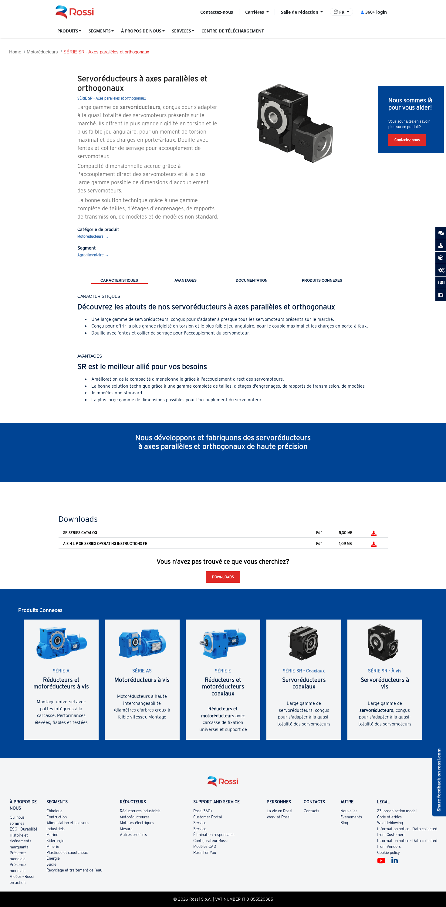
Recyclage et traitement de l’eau (74, 870)
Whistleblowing (390, 822)
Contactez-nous (216, 12)
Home (15, 51)
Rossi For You (204, 852)
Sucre (51, 864)
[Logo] (223, 784)
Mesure (126, 829)
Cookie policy (388, 852)
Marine (52, 834)
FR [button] (342, 12)
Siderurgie (55, 840)
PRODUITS (67, 31)
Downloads (223, 577)
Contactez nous (407, 140)
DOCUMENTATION (252, 280)
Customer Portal (207, 817)
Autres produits (133, 834)
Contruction (56, 817)
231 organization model (397, 811)
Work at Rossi (278, 817)
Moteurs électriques (137, 822)
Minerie (52, 846)
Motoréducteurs (42, 51)
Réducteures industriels (140, 811)
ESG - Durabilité (23, 829)
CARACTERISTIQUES (119, 280)
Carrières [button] (255, 12)
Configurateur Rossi (210, 840)
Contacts (311, 811)
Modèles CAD (204, 846)
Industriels (55, 829)
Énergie (53, 858)
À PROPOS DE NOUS (141, 31)
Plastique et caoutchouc (67, 852)
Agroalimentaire (90, 255)
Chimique (54, 811)
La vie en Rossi (279, 811)
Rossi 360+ (203, 811)
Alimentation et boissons (67, 822)
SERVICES (181, 31)
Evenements (351, 817)
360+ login (376, 12)
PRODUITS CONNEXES (322, 280)
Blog (344, 822)
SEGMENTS (99, 31)
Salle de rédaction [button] (300, 12)
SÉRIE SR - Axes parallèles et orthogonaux (106, 51)
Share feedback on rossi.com (439, 779)
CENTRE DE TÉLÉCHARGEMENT (232, 31)
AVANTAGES (185, 280)
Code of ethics (389, 817)
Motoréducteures (135, 817)
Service (199, 822)
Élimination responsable (214, 834)
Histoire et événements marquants (20, 841)
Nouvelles (348, 811)
